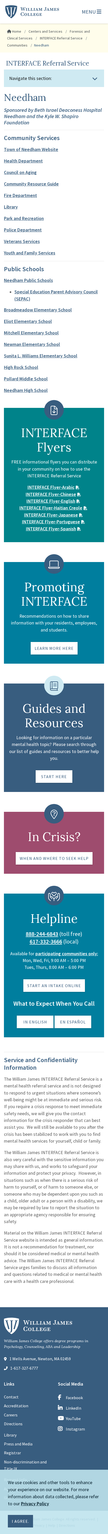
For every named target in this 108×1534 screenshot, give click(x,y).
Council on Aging (20, 172)
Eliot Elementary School (28, 321)
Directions (13, 1423)
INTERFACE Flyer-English (50, 501)
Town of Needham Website (31, 149)
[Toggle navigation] (95, 79)
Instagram (75, 1429)
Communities (17, 45)
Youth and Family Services (29, 253)
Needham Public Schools (28, 280)
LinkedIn (73, 1408)
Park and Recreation (24, 218)
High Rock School (21, 367)
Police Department (23, 230)
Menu (89, 11)
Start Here (54, 776)
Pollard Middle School (26, 379)
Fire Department (20, 195)
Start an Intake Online (54, 985)
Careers (11, 1414)
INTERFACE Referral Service (61, 38)
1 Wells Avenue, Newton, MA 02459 (40, 1358)
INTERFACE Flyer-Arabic (51, 487)
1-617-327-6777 (24, 1368)
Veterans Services (22, 241)
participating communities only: (66, 954)
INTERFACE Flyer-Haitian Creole (50, 508)
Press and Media (18, 1443)
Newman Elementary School (32, 344)
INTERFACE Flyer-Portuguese (51, 522)
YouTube (73, 1418)
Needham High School (26, 390)
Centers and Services (45, 31)
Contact (11, 1396)
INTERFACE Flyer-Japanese (51, 515)
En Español (73, 1021)
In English (35, 1021)
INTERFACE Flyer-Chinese (51, 494)
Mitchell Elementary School (31, 333)
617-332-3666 (46, 941)
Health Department (23, 161)
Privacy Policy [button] (35, 1504)
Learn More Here (54, 648)
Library (11, 207)
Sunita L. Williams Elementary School (40, 356)
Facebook (74, 1397)
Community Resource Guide (31, 184)
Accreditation (16, 1405)
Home (16, 31)
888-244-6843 (42, 933)
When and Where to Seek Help (54, 858)
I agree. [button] (20, 1521)
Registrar (12, 1452)
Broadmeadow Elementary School (38, 310)
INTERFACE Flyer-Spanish (51, 529)
